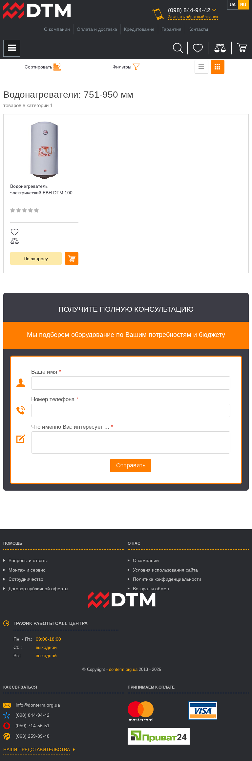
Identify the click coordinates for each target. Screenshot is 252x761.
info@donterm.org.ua (38, 705)
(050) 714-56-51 (32, 725)
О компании (57, 29)
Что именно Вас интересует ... (72, 427)
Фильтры (122, 66)
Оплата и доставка (97, 29)
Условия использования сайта (165, 570)
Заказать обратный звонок (193, 17)
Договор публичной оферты (38, 588)
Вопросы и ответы (28, 560)
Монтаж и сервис (27, 570)
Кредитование (139, 29)
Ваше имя (46, 372)
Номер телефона (54, 399)
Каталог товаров (11, 48)
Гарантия (171, 29)
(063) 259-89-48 (32, 736)
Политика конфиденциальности (167, 579)
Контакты (198, 29)
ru (243, 4)
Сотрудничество (26, 579)
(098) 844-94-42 (32, 715)
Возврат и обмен (151, 588)
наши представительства (36, 749)
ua (233, 4)
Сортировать (38, 66)
